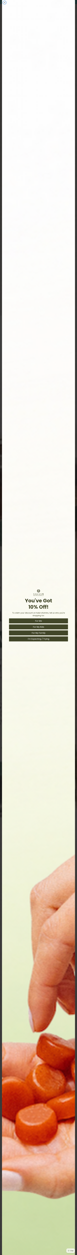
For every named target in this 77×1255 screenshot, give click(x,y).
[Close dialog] (4, 2)
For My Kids (38, 626)
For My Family (38, 633)
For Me (38, 620)
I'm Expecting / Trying (38, 639)
